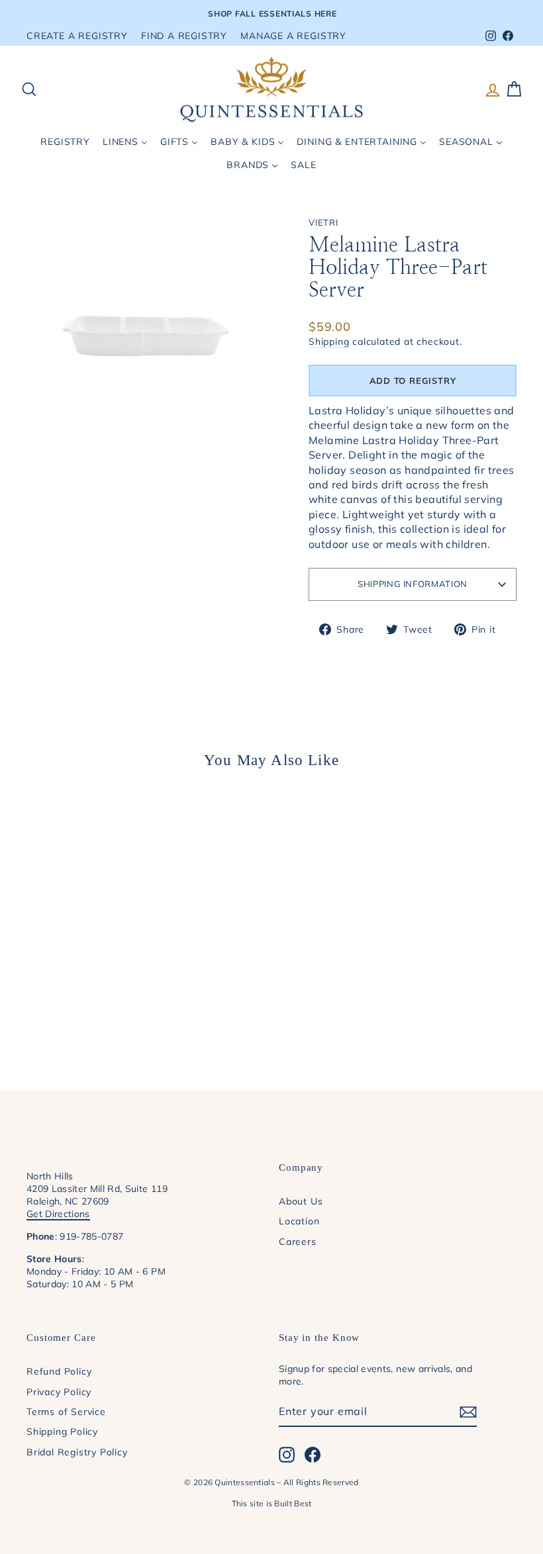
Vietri (323, 222)
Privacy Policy (58, 1391)
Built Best (292, 1503)
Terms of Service (66, 1411)
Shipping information (413, 583)
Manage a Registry (293, 35)
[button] (413, 380)
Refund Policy (58, 1371)
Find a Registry (184, 35)
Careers (298, 1241)
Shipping (329, 341)
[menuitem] (65, 142)
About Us (300, 1201)
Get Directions (58, 1213)
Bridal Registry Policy (77, 1451)
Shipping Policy (62, 1431)
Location (299, 1220)
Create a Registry (77, 35)
